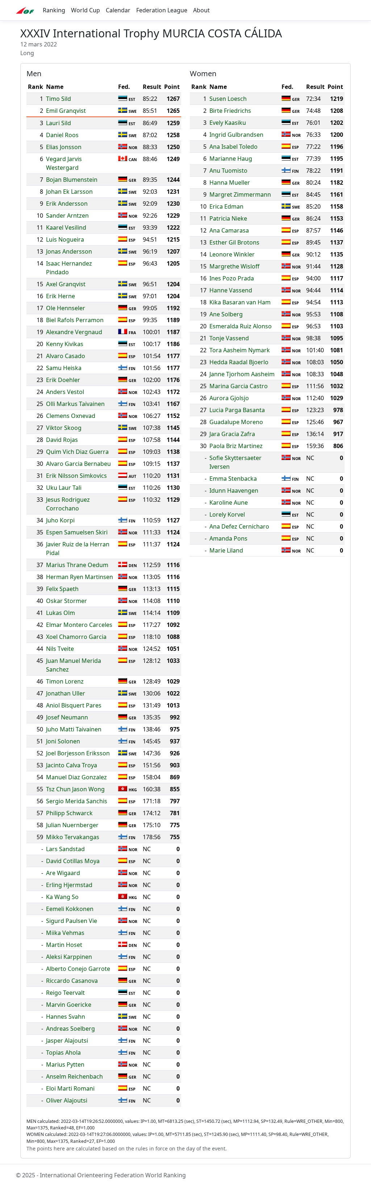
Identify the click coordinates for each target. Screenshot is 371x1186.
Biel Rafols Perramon (75, 320)
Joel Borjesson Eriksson (78, 753)
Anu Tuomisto (228, 171)
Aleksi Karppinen (69, 957)
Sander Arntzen (67, 215)
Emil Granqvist (66, 111)
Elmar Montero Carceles (79, 625)
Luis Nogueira (65, 239)
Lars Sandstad (65, 849)
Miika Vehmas (65, 933)
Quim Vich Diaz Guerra (77, 452)
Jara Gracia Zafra (232, 434)
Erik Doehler (63, 380)
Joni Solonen (63, 741)
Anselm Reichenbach (74, 1076)
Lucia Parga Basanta (237, 410)
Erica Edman (226, 206)
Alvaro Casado (65, 356)
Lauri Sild (58, 123)
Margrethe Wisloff (234, 266)
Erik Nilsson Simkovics (76, 476)
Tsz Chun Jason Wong (75, 789)
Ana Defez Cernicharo (239, 526)
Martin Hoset (64, 945)
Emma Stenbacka (233, 479)
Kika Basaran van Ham (240, 302)
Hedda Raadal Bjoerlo (238, 362)
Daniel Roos (62, 135)
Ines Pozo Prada (231, 278)
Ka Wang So (62, 897)
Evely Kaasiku (227, 123)
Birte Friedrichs (230, 111)
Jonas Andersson (69, 251)
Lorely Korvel (227, 514)
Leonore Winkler (232, 254)
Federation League (161, 10)
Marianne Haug (230, 159)
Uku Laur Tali (64, 488)
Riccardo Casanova (72, 981)
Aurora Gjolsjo (229, 398)
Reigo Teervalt (65, 993)
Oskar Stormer (66, 601)
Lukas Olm (60, 613)
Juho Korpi (60, 520)
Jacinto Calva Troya (71, 765)
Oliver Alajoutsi (66, 1100)
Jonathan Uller (65, 693)
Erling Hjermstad (69, 885)
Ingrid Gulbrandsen (236, 135)
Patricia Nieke (228, 218)
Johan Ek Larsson (69, 192)
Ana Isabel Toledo (233, 147)
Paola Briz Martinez (236, 446)
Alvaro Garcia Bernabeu (78, 464)
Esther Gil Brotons (234, 242)
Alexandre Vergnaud (74, 332)
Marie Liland (226, 550)
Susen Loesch (228, 99)
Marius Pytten (65, 1064)
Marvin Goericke (68, 1005)
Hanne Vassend (230, 290)
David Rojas (62, 440)
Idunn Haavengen (233, 490)
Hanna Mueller (229, 182)
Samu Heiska (64, 368)
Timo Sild (58, 99)
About (201, 10)
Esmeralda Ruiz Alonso (240, 326)
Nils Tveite (60, 649)
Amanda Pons (228, 538)
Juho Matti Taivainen (73, 729)
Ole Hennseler (65, 308)
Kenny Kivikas (64, 344)
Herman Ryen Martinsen (79, 577)
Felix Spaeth (62, 589)
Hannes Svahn (65, 1017)
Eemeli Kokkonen (69, 909)
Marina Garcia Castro (238, 386)
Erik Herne (60, 296)
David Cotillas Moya (73, 861)
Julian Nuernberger (72, 825)
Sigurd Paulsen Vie (71, 921)
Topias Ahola (63, 1052)
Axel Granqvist (66, 284)
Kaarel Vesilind (66, 227)
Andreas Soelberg (70, 1029)
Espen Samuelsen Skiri (77, 532)
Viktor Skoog (64, 428)
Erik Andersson (67, 204)
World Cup (85, 10)
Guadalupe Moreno (236, 422)
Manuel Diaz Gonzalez (76, 777)
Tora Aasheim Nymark (239, 350)
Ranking (54, 10)
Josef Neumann (67, 717)
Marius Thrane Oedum (77, 565)
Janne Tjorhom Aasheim (242, 374)
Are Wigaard (63, 873)
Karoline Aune (228, 502)
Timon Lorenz (65, 681)
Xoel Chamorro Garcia (76, 637)
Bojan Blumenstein (71, 180)
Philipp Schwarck (69, 813)
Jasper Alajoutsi (67, 1041)
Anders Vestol (65, 392)
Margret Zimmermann (240, 194)
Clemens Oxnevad (70, 416)
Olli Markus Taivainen (75, 404)
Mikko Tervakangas (72, 837)
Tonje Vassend (229, 338)
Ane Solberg (226, 314)
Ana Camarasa (229, 230)
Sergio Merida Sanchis (76, 801)
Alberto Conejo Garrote (78, 969)
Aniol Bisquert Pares (73, 705)
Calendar (118, 10)
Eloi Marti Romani (70, 1088)
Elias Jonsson (64, 147)
